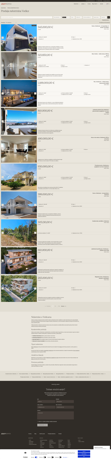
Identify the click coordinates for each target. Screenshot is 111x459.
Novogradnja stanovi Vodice (48, 373)
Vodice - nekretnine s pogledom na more (65, 377)
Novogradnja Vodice (60, 373)
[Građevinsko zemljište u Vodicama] (55, 232)
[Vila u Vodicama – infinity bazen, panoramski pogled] (55, 93)
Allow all (84, 451)
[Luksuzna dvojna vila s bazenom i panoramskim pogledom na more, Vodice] (55, 121)
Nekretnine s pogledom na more (52, 357)
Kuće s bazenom (76, 350)
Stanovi (60, 347)
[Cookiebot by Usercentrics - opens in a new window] (25, 457)
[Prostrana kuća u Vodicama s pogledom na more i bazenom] (55, 177)
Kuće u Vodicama (34, 347)
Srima (32, 359)
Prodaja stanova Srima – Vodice (98, 373)
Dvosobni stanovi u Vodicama (11, 373)
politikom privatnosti (53, 421)
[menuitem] (90, 0)
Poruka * (39, 410)
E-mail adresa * (40, 404)
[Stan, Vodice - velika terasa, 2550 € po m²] (55, 65)
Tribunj (36, 365)
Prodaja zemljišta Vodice (36, 377)
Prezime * (57, 399)
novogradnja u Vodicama (48, 350)
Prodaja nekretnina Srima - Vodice (83, 373)
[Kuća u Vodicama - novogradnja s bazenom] (55, 204)
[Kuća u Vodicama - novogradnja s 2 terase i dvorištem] (55, 37)
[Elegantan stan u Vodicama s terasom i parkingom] (55, 288)
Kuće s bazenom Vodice (23, 373)
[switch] (44, 457)
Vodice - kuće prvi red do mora (49, 377)
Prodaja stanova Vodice (24, 377)
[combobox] (57, 17)
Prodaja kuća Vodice (70, 373)
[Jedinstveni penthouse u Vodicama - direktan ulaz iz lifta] (55, 260)
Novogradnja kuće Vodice (35, 373)
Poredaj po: (3, 22)
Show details (65, 457)
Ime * (38, 399)
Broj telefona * (59, 404)
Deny (84, 456)
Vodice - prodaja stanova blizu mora (82, 377)
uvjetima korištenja (46, 421)
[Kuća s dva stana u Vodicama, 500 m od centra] (55, 149)
